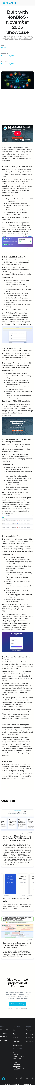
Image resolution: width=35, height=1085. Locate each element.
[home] (9, 2)
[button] (32, 3)
